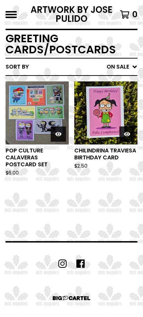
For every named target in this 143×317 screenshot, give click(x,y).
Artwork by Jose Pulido (71, 14)
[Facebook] (80, 263)
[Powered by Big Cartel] (71, 298)
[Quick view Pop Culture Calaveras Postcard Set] (58, 134)
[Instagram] (62, 263)
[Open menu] (11, 14)
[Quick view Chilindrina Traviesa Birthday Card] (127, 134)
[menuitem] (71, 67)
